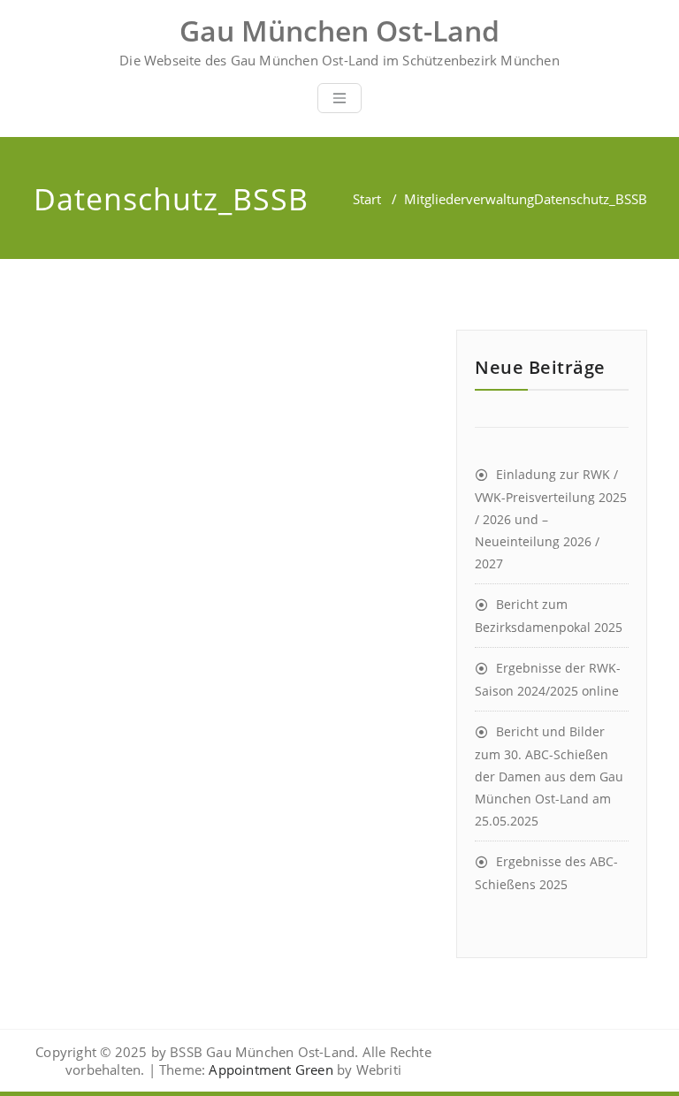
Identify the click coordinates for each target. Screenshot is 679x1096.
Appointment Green (269, 1069)
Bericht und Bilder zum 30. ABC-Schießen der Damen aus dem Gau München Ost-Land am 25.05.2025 (549, 776)
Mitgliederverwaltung (469, 199)
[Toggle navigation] (339, 98)
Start (367, 199)
